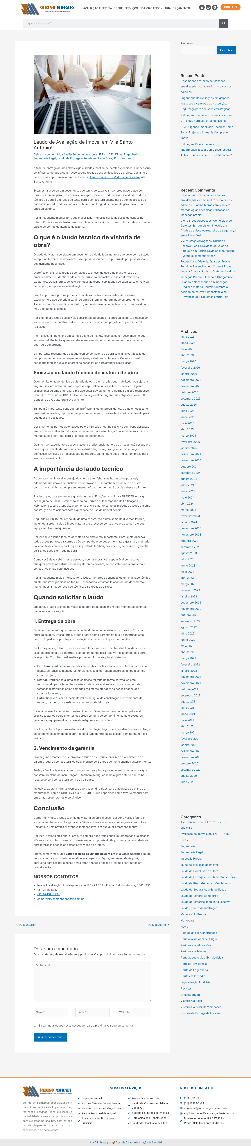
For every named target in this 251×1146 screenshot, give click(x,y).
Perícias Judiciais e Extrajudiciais (202, 957)
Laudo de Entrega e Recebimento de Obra (85, 158)
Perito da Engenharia (194, 970)
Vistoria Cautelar (191, 1000)
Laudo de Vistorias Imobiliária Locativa (205, 902)
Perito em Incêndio (193, 976)
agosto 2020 (189, 775)
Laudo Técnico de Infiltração (199, 908)
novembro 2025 (191, 386)
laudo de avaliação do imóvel (199, 865)
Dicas (118, 154)
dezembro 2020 (191, 751)
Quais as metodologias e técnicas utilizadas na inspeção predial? (205, 210)
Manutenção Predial (194, 914)
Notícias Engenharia (155, 8)
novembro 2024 (191, 460)
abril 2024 (187, 503)
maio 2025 (187, 423)
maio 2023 (187, 571)
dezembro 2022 (191, 602)
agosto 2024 (189, 479)
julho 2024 (188, 485)
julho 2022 (187, 633)
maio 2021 (187, 720)
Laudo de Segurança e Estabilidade (203, 889)
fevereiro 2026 (190, 367)
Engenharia (131, 154)
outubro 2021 (189, 689)
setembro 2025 (190, 398)
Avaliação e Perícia (97, 8)
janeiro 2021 (189, 745)
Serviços (131, 8)
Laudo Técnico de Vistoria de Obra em (114, 177)
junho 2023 (188, 565)
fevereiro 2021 (190, 738)
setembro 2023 (191, 547)
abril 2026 (187, 355)
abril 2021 (187, 726)
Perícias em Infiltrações (196, 945)
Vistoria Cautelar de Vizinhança (201, 1007)
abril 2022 (187, 652)
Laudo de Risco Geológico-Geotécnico (206, 883)
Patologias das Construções (199, 933)
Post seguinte (158, 924)
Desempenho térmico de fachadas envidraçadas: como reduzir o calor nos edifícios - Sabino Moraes (206, 200)
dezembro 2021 (191, 676)
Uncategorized (190, 994)
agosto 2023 (189, 553)
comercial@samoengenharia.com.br (60, 899)
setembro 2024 (191, 472)
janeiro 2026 (189, 374)
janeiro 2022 (189, 670)
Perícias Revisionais (194, 963)
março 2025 (188, 435)
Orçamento (181, 8)
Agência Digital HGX (127, 1142)
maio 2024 (187, 497)
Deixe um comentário (47, 154)
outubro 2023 (189, 540)
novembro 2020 (191, 757)
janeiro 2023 (189, 596)
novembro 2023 (191, 534)
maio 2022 (187, 646)
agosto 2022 (189, 627)
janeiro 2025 (189, 448)
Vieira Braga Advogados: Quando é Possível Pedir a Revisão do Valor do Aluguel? (204, 246)
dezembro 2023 (191, 528)
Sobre (118, 8)
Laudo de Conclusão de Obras (200, 871)
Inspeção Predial (191, 858)
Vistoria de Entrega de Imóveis (200, 1013)
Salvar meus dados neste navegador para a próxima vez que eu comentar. (86, 1025)
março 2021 (188, 732)
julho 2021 (187, 707)
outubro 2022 (189, 615)
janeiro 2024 (189, 522)
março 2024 (188, 510)
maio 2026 (187, 349)
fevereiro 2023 (190, 590)
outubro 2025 (189, 392)
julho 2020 (187, 782)
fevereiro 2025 (190, 442)
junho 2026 (188, 343)
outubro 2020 (189, 763)
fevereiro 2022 (190, 664)
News (184, 926)
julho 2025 (187, 411)
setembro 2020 (190, 769)
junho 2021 (188, 714)
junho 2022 (188, 639)
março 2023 (188, 584)
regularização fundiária (195, 982)
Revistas (186, 988)
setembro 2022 (190, 621)
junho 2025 (188, 417)
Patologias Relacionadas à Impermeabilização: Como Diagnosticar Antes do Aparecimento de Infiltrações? (206, 149)
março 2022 (188, 658)
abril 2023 (187, 578)
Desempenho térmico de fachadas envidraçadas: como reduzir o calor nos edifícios (206, 86)
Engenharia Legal (45, 158)
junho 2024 (188, 491)
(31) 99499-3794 (48, 894)
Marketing (187, 920)
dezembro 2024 (191, 454)
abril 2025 (187, 429)
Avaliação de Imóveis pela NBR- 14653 (89, 154)
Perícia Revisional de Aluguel (199, 939)
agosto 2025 (189, 404)
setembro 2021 (190, 695)
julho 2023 (188, 559)
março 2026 (188, 361)
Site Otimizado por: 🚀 (102, 1142)
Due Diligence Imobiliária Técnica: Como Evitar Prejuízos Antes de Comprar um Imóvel (207, 132)
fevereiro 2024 (190, 516)
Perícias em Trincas (193, 951)
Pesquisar (187, 43)
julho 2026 (187, 336)
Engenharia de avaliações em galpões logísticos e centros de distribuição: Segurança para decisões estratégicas (205, 103)
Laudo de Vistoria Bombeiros (199, 895)
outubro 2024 (189, 466)
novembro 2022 (191, 608)
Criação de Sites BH (150, 1142)
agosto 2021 (188, 701)
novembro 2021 (191, 683)
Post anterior (26, 924)
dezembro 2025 (191, 380)
